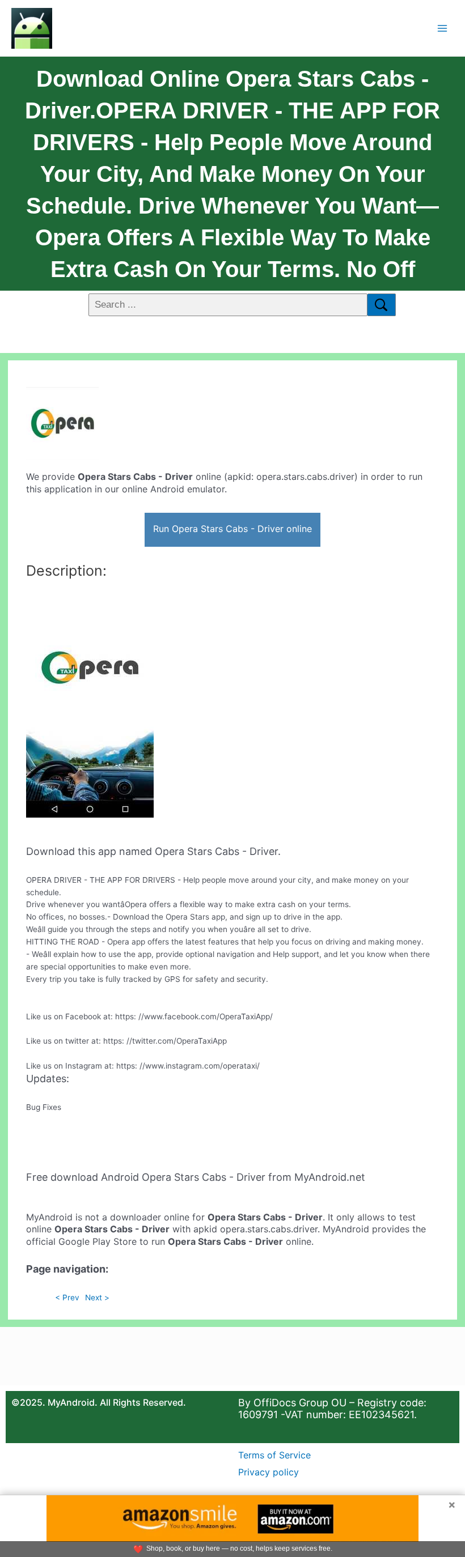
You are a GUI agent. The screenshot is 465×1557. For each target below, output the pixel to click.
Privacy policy (268, 1472)
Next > (97, 1297)
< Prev (67, 1297)
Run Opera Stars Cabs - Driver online (232, 528)
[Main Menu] (442, 28)
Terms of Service (274, 1455)
